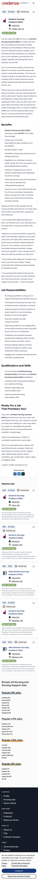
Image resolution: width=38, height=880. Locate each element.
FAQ (5, 833)
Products (7, 816)
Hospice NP (5, 769)
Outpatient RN (6, 713)
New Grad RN (6, 700)
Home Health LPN (7, 726)
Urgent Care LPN (7, 731)
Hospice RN (5, 702)
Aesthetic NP (6, 774)
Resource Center (11, 820)
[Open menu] (33, 3)
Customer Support (11, 837)
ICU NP (4, 779)
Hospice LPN (6, 729)
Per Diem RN (6, 710)
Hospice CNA (6, 752)
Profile (6, 796)
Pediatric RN (6, 708)
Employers (8, 813)
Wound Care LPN (7, 734)
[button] (19, 504)
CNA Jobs (16, 739)
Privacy (6, 850)
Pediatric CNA (6, 747)
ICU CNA (4, 745)
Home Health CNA (7, 755)
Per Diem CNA (6, 750)
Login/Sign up (24, 3)
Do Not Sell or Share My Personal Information (21, 864)
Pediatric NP (6, 771)
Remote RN (5, 705)
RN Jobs (16, 692)
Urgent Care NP (7, 776)
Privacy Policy (4, 864)
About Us (7, 829)
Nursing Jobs (9, 799)
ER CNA (4, 757)
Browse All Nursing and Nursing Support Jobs (15, 683)
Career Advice (9, 803)
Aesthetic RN (6, 697)
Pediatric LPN (6, 724)
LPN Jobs (16, 718)
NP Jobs (15, 763)
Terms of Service (10, 846)
